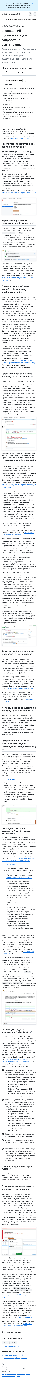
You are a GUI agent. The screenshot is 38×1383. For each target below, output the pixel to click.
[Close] (32, 3)
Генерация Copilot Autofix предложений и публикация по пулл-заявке (17, 831)
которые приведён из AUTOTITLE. (19, 877)
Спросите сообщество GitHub (13, 1355)
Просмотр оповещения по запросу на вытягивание (17, 375)
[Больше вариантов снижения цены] (24, 80)
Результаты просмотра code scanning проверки (18, 145)
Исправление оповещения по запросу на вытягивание (19, 709)
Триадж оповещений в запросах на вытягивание (20, 19)
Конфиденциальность (9, 1374)
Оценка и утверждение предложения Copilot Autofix (16, 1031)
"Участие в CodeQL (25, 1317)
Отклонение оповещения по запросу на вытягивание (18, 1187)
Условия (18, 1372)
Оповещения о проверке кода (21, 138)
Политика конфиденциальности (10, 1346)
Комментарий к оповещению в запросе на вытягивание (18, 652)
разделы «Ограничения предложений (18, 1059)
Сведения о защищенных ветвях (21, 688)
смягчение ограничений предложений (16, 1062)
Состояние (21, 1374)
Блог (18, 1376)
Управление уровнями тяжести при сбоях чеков (16, 222)
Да (6, 1342)
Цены (28, 1374)
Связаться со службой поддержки (15, 1358)
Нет (14, 1342)
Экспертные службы (8, 1376)
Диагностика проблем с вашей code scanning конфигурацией (16, 289)
